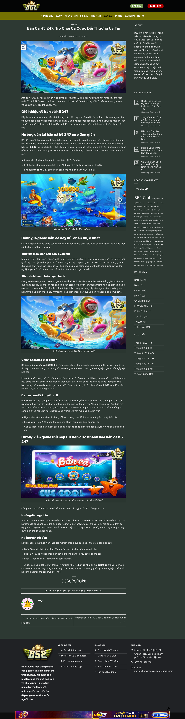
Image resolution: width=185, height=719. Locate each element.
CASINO (118, 16)
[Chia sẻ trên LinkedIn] (83, 581)
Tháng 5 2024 (141, 353)
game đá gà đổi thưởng (155, 234)
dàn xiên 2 (144, 227)
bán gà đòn (156, 198)
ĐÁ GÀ (59, 16)
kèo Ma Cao (150, 241)
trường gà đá (152, 258)
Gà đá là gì (147, 237)
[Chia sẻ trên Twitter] (69, 581)
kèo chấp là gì (141, 241)
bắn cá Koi (158, 210)
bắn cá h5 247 (96, 591)
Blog (136, 285)
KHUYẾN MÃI (71, 16)
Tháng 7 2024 (141, 342)
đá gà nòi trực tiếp (156, 265)
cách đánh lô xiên (157, 220)
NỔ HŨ (140, 16)
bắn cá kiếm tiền (148, 210)
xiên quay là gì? (147, 262)
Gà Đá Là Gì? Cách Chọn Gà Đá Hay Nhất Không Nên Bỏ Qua (151, 165)
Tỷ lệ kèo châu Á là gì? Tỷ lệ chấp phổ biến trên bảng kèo (151, 120)
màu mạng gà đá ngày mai (151, 244)
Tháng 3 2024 (141, 363)
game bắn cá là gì (140, 234)
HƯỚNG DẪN (141, 306)
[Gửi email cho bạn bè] (74, 581)
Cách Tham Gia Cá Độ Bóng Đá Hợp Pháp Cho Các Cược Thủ (151, 105)
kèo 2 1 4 (155, 237)
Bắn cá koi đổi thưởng (141, 213)
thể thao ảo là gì (142, 258)
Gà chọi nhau (138, 237)
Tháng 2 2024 (141, 369)
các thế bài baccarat (141, 224)
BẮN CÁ (108, 16)
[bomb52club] (34, 6)
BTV (87, 36)
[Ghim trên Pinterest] (79, 581)
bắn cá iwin (138, 206)
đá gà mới (145, 265)
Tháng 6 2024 (141, 348)
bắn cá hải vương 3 (148, 203)
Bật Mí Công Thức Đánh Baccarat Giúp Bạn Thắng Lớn (151, 150)
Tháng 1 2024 (141, 374)
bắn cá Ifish (159, 203)
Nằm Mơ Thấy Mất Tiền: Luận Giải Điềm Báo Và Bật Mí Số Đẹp (151, 135)
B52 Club (38, 101)
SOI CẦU (84, 16)
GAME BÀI (130, 16)
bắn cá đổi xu (154, 213)
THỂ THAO (96, 16)
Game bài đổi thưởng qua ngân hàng (150, 231)
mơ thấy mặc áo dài (151, 248)
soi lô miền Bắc (143, 255)
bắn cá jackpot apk (149, 206)
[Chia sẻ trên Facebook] (64, 581)
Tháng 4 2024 (141, 358)
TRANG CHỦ (47, 16)
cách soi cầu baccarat (150, 217)
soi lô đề (151, 255)
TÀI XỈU (138, 321)
